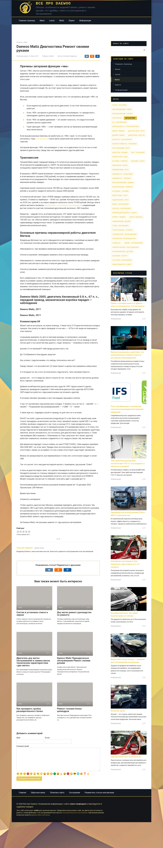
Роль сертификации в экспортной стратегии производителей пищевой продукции (127, 409)
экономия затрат (120, 256)
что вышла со (42, 139)
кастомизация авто (121, 148)
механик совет (138, 161)
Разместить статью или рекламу (99, 792)
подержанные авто (120, 200)
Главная (22, 792)
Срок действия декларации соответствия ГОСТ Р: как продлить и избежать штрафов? (128, 464)
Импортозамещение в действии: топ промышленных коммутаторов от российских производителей (127, 355)
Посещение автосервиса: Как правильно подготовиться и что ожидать (125, 564)
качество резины (120, 152)
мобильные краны (120, 165)
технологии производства (124, 239)
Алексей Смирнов (24, 548)
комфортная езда (120, 157)
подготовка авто (120, 195)
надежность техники (121, 178)
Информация (85, 20)
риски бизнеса (136, 217)
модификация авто (120, 170)
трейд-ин (116, 243)
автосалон (116, 118)
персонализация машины (123, 183)
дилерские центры (136, 135)
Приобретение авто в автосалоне (126, 757)
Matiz (61, 20)
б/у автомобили (119, 122)
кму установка (138, 152)
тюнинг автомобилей (133, 243)
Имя (18, 738)
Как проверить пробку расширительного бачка (29, 710)
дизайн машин (118, 135)
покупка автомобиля (121, 208)
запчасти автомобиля (122, 139)
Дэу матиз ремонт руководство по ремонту (74, 613)
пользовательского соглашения (74, 813)
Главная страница (27, 20)
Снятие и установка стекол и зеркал (32, 613)
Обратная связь (38, 792)
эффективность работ (122, 264)
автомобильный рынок (122, 109)
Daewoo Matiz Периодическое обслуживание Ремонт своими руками (73, 660)
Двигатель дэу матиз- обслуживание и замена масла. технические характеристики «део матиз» (33, 662)
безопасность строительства (125, 127)
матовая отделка (120, 161)
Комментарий (22, 746)
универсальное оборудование (125, 247)
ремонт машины (119, 217)
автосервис (130, 118)
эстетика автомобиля (122, 260)
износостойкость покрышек (124, 144)
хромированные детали (122, 252)
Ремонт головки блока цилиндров (69, 710)
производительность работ (124, 213)
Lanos (52, 20)
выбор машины (118, 131)
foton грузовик (119, 105)
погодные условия (120, 191)
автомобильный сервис (122, 114)
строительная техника (122, 230)
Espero (72, 20)
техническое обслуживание (124, 234)
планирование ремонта (122, 187)
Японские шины (118, 711)
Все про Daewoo (53, 3)
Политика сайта (57, 792)
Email (47, 738)
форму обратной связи (41, 815)
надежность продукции (122, 174)
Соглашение (74, 792)
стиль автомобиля (120, 226)
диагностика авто (136, 131)
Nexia (42, 20)
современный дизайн (121, 221)
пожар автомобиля (120, 204)
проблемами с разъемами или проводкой (63, 205)
